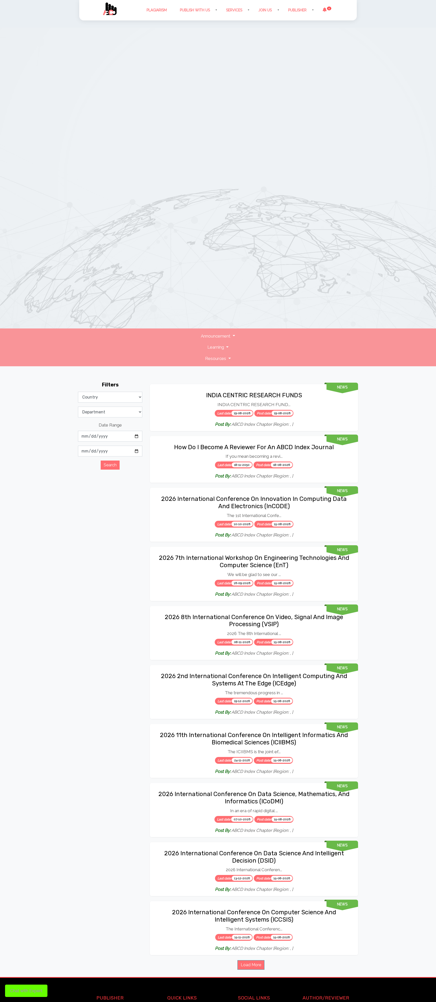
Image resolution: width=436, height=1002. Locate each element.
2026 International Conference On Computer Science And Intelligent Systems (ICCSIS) (254, 916)
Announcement (216, 336)
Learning (216, 347)
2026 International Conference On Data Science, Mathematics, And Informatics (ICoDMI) (253, 798)
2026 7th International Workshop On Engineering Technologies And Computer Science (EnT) (254, 561)
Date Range (110, 425)
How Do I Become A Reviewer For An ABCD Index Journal (254, 447)
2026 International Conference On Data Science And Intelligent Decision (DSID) (254, 857)
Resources (216, 358)
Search (110, 465)
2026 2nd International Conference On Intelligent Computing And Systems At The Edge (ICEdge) (254, 680)
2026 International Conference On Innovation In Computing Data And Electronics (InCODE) (254, 502)
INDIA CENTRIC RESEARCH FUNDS (254, 395)
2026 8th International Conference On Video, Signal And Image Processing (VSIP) (254, 621)
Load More (251, 964)
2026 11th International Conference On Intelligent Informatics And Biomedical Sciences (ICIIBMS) (254, 739)
